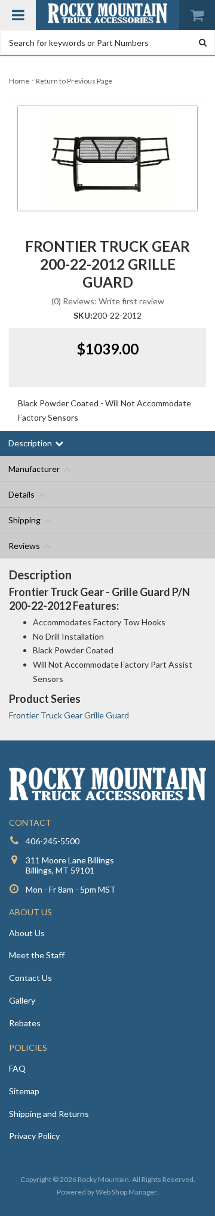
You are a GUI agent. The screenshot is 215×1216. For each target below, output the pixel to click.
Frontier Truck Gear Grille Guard (69, 715)
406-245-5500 (52, 841)
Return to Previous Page (74, 80)
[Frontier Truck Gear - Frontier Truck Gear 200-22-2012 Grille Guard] (107, 158)
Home (19, 80)
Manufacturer (34, 469)
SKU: (83, 315)
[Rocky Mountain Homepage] (107, 13)
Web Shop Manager (126, 1191)
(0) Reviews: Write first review (107, 301)
